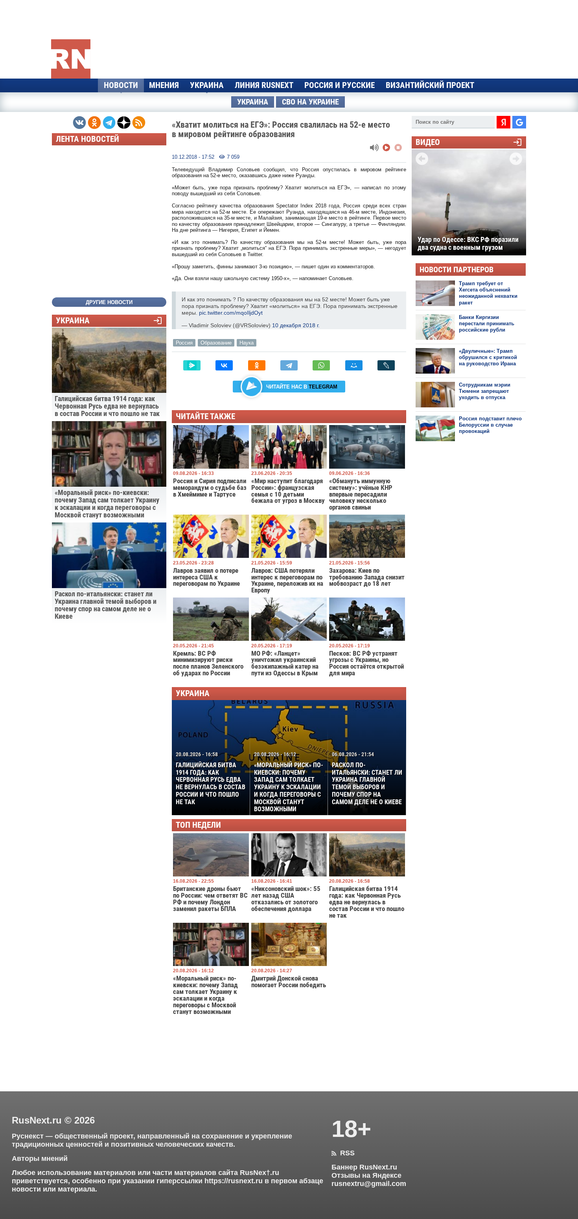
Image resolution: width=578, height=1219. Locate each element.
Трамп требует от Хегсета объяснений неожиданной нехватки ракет (488, 293)
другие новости (109, 302)
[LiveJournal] (386, 365)
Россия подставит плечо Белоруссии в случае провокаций (490, 425)
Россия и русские (339, 85)
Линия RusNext (264, 85)
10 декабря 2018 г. (296, 325)
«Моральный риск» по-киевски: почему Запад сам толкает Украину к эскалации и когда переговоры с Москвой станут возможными (288, 782)
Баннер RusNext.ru (364, 1167)
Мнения (164, 85)
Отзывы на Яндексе (366, 1175)
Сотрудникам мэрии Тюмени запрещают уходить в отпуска (484, 391)
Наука (246, 343)
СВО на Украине (310, 101)
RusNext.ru (37, 1120)
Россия (184, 343)
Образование (216, 343)
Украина (207, 85)
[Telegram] (289, 365)
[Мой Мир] (354, 365)
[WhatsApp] (321, 365)
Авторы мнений (40, 1158)
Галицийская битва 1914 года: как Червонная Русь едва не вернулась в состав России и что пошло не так (210, 778)
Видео (428, 142)
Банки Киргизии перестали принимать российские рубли (486, 323)
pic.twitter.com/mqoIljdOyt (231, 313)
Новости (121, 85)
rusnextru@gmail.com (368, 1184)
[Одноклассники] (256, 365)
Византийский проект (430, 85)
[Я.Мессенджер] (192, 365)
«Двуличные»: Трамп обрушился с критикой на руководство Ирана (488, 357)
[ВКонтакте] (224, 365)
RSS (343, 1153)
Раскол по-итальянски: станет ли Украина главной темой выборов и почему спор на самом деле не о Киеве (367, 778)
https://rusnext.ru (233, 1181)
